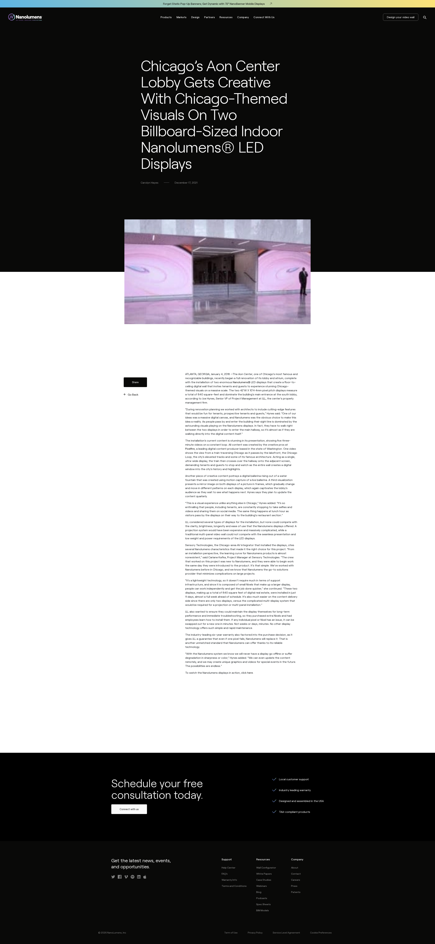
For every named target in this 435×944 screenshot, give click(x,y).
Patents (295, 892)
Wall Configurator (266, 867)
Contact (296, 873)
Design (195, 17)
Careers (295, 879)
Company (243, 17)
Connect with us (129, 809)
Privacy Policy (255, 932)
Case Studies (263, 879)
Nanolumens (240, 382)
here (250, 672)
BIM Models (262, 910)
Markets (182, 17)
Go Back (133, 394)
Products (166, 17)
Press (294, 885)
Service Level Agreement (286, 932)
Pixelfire (190, 448)
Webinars (261, 885)
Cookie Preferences (321, 932)
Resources (226, 17)
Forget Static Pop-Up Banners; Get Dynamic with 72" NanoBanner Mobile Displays (214, 3)
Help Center (228, 867)
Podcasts (261, 898)
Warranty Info (229, 879)
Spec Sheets (263, 904)
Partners (209, 17)
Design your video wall (400, 17)
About (294, 867)
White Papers (264, 873)
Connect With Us (264, 17)
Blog (258, 892)
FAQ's (225, 873)
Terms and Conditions (234, 885)
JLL (264, 398)
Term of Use (231, 932)
